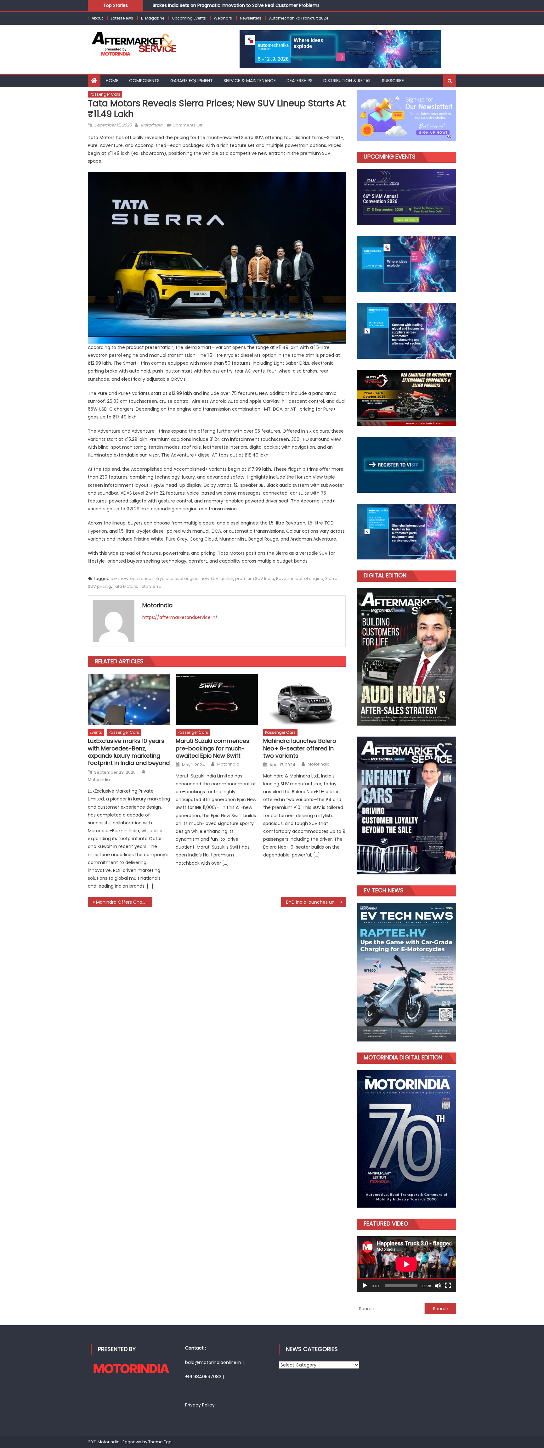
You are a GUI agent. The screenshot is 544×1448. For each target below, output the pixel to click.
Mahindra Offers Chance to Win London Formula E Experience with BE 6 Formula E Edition (124, 902)
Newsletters (250, 18)
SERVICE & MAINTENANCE (250, 80)
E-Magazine (152, 18)
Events (96, 732)
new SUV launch (217, 578)
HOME (112, 80)
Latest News (122, 18)
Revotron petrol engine (299, 578)
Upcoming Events (189, 18)
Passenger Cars (105, 94)
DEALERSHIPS (299, 80)
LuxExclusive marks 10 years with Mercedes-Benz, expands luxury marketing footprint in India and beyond (129, 752)
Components (144, 80)
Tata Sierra (150, 586)
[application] (406, 1264)
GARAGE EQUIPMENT (191, 80)
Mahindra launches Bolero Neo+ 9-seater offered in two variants (299, 748)
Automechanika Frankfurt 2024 (298, 18)
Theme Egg (160, 1442)
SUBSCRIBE (393, 80)
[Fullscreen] (448, 1285)
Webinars (223, 18)
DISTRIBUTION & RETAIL (347, 80)
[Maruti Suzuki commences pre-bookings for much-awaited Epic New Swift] (217, 699)
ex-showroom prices (132, 578)
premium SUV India (254, 578)
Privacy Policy (200, 1405)
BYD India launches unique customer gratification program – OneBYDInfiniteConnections (316, 902)
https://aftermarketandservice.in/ (180, 617)
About (97, 18)
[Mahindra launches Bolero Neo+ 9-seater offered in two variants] (304, 699)
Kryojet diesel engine (177, 578)
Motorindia (151, 125)
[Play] (365, 1285)
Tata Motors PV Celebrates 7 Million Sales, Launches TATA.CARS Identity (231, 7)
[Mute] (438, 1285)
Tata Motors (125, 586)
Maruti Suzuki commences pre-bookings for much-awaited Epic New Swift (212, 748)
